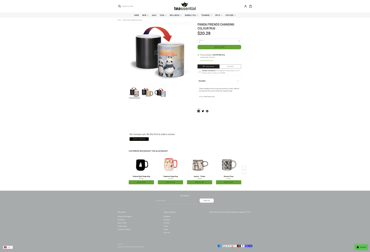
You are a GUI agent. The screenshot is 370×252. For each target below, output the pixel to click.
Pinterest (167, 232)
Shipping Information (125, 216)
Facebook (167, 220)
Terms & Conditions (124, 229)
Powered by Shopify (138, 247)
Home (119, 20)
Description (202, 81)
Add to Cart (141, 182)
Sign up (207, 201)
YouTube (166, 223)
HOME (136, 15)
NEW (144, 15)
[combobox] (8, 247)
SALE (154, 15)
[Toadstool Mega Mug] (170, 165)
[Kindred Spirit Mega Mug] (141, 165)
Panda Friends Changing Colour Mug (132, 20)
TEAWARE (205, 15)
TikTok (166, 226)
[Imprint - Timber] (199, 165)
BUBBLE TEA (190, 15)
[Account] (245, 6)
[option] (160, 54)
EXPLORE (230, 15)
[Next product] (244, 170)
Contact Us (121, 220)
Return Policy (122, 223)
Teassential (130, 247)
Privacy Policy (122, 226)
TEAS (162, 15)
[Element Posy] (228, 165)
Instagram (167, 216)
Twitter (166, 229)
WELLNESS (175, 15)
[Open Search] (119, 6)
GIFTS (217, 15)
